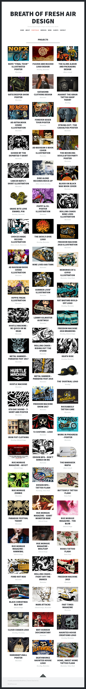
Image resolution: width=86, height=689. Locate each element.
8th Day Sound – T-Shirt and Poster (18, 410)
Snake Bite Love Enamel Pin (18, 210)
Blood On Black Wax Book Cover (67, 185)
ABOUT (28, 30)
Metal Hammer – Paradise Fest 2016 (43, 377)
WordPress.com (12, 684)
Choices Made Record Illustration (18, 239)
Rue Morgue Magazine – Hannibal (18, 549)
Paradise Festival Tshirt (18, 519)
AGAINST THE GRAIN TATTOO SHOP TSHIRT (68, 97)
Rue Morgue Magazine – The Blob (67, 521)
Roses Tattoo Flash (67, 550)
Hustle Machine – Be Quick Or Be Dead (18, 328)
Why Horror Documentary (43, 631)
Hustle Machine (18, 384)
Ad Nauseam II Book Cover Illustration (43, 150)
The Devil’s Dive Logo (43, 238)
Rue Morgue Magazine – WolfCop (43, 546)
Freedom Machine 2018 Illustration (67, 243)
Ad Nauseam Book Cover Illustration (18, 270)
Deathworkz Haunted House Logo (43, 660)
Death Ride (68, 356)
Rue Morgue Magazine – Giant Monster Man (43, 515)
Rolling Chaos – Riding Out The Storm (43, 348)
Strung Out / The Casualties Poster (67, 126)
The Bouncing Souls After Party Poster (67, 156)
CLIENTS (55, 30)
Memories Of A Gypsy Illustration (67, 272)
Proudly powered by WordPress (17, 680)
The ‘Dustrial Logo (67, 381)
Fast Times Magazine (67, 606)
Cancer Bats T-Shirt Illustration (18, 182)
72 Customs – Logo (43, 431)
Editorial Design (70, 334)
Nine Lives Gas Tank (43, 264)
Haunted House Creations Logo (67, 634)
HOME (22, 30)
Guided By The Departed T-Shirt (18, 154)
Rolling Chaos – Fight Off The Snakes (43, 577)
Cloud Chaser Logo (18, 629)
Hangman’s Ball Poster (18, 656)
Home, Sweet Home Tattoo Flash (67, 661)
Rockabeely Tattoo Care (67, 408)
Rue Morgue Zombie (18, 491)
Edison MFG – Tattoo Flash (43, 486)
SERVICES (43, 30)
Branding (39, 69)
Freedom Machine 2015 (67, 578)
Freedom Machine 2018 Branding (67, 329)
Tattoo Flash (71, 278)
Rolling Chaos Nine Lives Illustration (68, 214)
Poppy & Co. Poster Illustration (43, 209)
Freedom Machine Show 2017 (43, 405)
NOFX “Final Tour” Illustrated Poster (18, 67)
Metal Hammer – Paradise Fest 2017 (18, 357)
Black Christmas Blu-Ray (18, 603)
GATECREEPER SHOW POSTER (18, 96)
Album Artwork (67, 72)
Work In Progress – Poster (68, 436)
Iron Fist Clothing (18, 437)
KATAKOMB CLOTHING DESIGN (43, 93)
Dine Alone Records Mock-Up (43, 179)
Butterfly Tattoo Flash (68, 491)
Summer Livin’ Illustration (43, 291)
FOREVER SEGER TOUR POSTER (43, 121)
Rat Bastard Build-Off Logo (67, 301)
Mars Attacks (43, 604)
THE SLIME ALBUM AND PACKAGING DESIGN (68, 67)
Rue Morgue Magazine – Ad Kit (18, 464)
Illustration (18, 72)
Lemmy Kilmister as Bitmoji (43, 319)
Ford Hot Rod (18, 576)
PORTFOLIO (35, 30)
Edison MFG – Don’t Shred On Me (43, 458)
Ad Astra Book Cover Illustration (18, 125)
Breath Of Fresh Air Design (43, 17)
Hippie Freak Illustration (18, 299)
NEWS (49, 30)
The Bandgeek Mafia (67, 464)
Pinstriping (39, 490)
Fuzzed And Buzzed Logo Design (43, 65)
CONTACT (63, 30)
